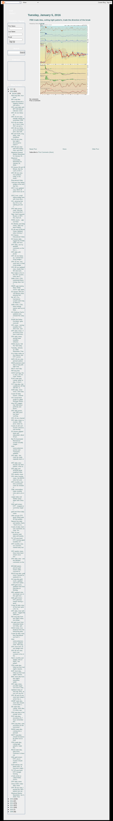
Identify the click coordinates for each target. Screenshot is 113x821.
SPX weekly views (17, 474)
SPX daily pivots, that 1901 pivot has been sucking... (16, 413)
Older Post (95, 149)
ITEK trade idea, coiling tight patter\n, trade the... (16, 745)
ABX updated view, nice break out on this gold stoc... (17, 594)
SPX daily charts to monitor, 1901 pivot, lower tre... (17, 422)
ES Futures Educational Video (17, 236)
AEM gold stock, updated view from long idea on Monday (18, 587)
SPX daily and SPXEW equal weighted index (16, 470)
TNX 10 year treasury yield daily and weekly (17, 534)
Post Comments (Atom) (46, 152)
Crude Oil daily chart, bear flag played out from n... (18, 635)
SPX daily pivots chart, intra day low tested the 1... (17, 210)
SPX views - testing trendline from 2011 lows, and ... (17, 327)
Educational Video (17, 180)
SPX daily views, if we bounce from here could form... (17, 332)
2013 (12, 803)
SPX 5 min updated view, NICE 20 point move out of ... (17, 190)
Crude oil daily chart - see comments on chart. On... (18, 528)
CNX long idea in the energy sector (17, 713)
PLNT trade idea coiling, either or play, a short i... (17, 380)
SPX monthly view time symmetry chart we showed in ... (17, 484)
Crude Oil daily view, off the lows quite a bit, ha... (17, 607)
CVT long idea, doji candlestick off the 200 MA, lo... (18, 386)
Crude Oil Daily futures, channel (17, 394)
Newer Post (33, 149)
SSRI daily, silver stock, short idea (17, 390)
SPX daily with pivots (16, 253)
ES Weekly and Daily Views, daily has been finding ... (18, 225)
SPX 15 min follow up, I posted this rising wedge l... (17, 257)
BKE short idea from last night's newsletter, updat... (17, 679)
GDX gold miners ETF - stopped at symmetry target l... (17, 506)
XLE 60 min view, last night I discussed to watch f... (16, 142)
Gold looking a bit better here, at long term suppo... (17, 766)
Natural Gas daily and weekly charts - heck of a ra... (17, 523)
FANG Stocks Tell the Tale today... (17, 345)
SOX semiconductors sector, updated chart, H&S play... (17, 641)
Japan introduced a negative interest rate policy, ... (17, 103)
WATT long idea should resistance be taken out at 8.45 (17, 737)
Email (10, 37)
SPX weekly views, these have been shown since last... (17, 553)
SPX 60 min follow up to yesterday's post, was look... (17, 129)
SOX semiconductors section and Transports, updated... (17, 450)
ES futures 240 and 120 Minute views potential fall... (17, 293)
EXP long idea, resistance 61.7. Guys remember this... (17, 718)
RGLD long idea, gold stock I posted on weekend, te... (18, 575)
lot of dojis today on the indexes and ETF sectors (17, 355)
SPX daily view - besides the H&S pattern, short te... (17, 464)
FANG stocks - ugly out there (17, 221)
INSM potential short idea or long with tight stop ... (17, 364)
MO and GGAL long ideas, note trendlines (17, 135)
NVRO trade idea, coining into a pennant (17, 731)
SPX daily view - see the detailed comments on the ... (18, 561)
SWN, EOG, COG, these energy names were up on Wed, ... (18, 307)
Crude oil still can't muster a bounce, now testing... (17, 427)
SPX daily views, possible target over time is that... (18, 685)
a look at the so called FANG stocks (16, 777)
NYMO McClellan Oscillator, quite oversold (17, 321)
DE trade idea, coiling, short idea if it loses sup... (17, 708)
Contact (12, 13)
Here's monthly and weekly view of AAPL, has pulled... (17, 660)
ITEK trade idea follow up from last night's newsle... (18, 667)
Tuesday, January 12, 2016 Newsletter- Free (17, 349)
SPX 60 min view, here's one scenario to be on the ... (17, 653)
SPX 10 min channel (17, 418)
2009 (12, 812)
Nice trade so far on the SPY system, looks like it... (17, 274)
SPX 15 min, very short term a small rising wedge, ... (17, 263)
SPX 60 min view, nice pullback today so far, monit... (17, 175)
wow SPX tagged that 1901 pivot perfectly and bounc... (16, 405)
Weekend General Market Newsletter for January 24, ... (17, 154)
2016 (12, 91)
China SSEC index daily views (17, 784)
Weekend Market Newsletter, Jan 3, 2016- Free (17, 795)
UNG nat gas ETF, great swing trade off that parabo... (17, 517)
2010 (12, 809)
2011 (12, 807)
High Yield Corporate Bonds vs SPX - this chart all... (17, 216)
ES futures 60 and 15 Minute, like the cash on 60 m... (18, 169)
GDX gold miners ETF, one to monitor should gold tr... (16, 759)
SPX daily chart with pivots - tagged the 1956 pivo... (18, 612)
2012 (12, 805)
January (14, 93)
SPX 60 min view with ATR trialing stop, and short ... (17, 148)
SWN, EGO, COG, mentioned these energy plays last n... (17, 281)
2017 (12, 89)
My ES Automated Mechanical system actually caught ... (17, 441)
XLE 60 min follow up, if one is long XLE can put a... (17, 124)
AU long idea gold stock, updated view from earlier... (18, 581)
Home (11, 11)
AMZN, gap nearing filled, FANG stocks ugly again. (18, 287)
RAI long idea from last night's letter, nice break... (17, 618)
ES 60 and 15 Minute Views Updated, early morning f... (18, 231)
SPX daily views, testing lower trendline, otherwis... (16, 339)
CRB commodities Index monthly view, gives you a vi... (17, 492)
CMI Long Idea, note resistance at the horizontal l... (17, 725)
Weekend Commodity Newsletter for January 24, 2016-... (16, 161)
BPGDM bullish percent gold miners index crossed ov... (16, 568)
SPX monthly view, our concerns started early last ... (17, 546)
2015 (12, 799)
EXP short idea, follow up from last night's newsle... (18, 672)
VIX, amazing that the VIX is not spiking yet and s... (17, 203)
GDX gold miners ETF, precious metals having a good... (17, 600)
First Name (11, 26)
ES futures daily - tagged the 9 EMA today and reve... (17, 240)
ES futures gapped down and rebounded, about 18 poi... (17, 434)
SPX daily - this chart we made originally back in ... (17, 458)
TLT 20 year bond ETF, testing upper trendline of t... (18, 540)
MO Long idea (15, 99)
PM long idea (15, 371)
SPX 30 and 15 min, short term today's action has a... (17, 697)
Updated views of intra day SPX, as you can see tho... (17, 691)
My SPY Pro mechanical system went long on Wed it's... (17, 299)
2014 (12, 801)
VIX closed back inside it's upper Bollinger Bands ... (18, 399)
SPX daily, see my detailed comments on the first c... (17, 247)
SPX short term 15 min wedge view (17, 647)
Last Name (11, 31)
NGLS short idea (16, 368)
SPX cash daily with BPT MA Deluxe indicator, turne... (17, 109)
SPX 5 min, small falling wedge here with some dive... (17, 197)
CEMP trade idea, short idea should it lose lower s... (17, 702)
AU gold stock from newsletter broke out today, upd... (17, 624)
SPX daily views (16, 781)
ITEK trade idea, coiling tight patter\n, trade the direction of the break (59, 20)
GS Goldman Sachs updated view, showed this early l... (17, 314)
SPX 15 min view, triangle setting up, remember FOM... (18, 118)
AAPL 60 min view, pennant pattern (17, 360)
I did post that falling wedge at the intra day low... (17, 184)
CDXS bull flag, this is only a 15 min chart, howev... (17, 374)
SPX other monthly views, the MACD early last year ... (17, 478)
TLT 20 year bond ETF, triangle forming (16, 772)
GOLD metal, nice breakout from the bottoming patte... (17, 629)
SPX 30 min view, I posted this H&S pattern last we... (17, 789)
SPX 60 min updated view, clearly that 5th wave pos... (17, 269)
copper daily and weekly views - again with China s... (17, 499)
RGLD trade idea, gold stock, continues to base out (17, 752)
